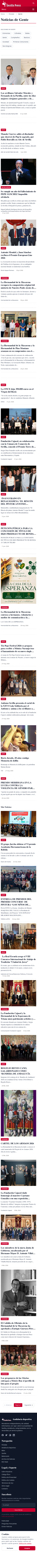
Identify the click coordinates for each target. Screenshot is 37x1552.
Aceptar (27, 1548)
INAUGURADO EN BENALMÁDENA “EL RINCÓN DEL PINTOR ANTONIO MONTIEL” (17, 502)
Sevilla (4, 1453)
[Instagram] (10, 1435)
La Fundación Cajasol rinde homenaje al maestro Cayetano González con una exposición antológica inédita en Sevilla (15, 1197)
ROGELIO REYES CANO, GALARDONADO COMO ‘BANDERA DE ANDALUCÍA (15, 1070)
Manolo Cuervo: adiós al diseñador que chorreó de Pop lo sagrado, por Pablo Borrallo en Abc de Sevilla (17, 136)
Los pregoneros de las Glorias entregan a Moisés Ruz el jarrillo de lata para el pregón (17, 1380)
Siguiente (28, 1405)
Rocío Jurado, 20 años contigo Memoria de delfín (15, 759)
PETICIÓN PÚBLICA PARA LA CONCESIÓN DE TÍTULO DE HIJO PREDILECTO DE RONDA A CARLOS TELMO (18, 532)
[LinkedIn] (14, 1435)
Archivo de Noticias (8, 1459)
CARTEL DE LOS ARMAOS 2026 (17, 1143)
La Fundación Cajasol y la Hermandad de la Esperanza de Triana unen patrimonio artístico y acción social (17, 1017)
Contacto (5, 1489)
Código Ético (6, 1474)
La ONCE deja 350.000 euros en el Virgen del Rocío (17, 390)
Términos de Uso (7, 1483)
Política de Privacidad (9, 1477)
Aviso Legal (5, 1486)
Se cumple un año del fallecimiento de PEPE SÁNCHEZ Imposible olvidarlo (18, 194)
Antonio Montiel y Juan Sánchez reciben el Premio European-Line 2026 (16, 255)
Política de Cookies (8, 1480)
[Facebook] (3, 1435)
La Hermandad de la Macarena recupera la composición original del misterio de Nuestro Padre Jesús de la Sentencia (18, 286)
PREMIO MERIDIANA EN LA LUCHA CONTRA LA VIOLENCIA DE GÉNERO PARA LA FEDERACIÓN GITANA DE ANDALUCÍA (17, 788)
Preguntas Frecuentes (9, 1524)
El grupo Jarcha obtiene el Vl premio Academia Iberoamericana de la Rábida (18, 846)
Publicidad (5, 1521)
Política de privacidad (8, 1516)
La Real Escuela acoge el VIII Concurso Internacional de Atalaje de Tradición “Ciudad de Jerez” (18, 959)
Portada (11, 14)
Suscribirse (18, 1510)
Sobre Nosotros (7, 1472)
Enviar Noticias (7, 1526)
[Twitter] (6, 1435)
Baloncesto (5, 1456)
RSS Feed (5, 1462)
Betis (3, 1450)
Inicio (3, 14)
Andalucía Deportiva (9, 1448)
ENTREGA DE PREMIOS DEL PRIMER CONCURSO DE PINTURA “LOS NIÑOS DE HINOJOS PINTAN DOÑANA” (16, 903)
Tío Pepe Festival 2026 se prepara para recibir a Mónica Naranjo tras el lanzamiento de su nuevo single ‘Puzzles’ (17, 650)
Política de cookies (25, 1543)
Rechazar (10, 1548)
